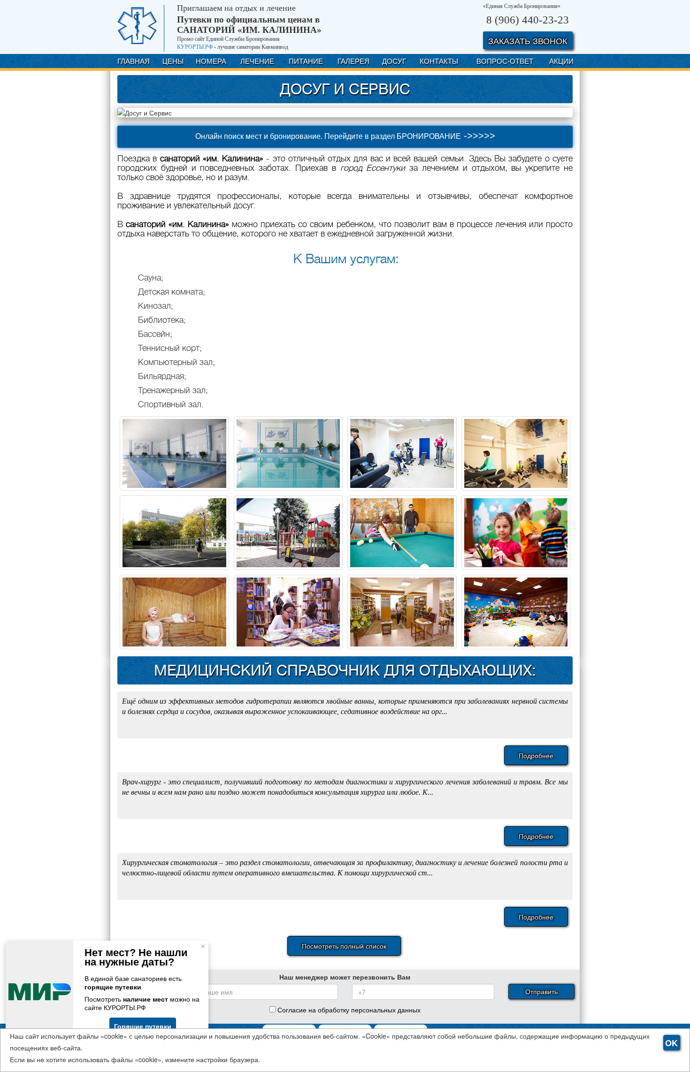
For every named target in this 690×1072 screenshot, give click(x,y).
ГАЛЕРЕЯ (353, 61)
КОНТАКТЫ (439, 61)
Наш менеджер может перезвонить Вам (344, 976)
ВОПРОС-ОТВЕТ (504, 61)
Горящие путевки (142, 1026)
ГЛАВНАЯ (133, 61)
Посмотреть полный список (344, 945)
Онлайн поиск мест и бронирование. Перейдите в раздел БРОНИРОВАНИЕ (345, 135)
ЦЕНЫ (173, 61)
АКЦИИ (561, 61)
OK (671, 1043)
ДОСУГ (394, 61)
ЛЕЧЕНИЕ (257, 61)
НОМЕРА (211, 61)
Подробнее (536, 755)
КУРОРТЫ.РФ (195, 47)
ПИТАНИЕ (306, 61)
